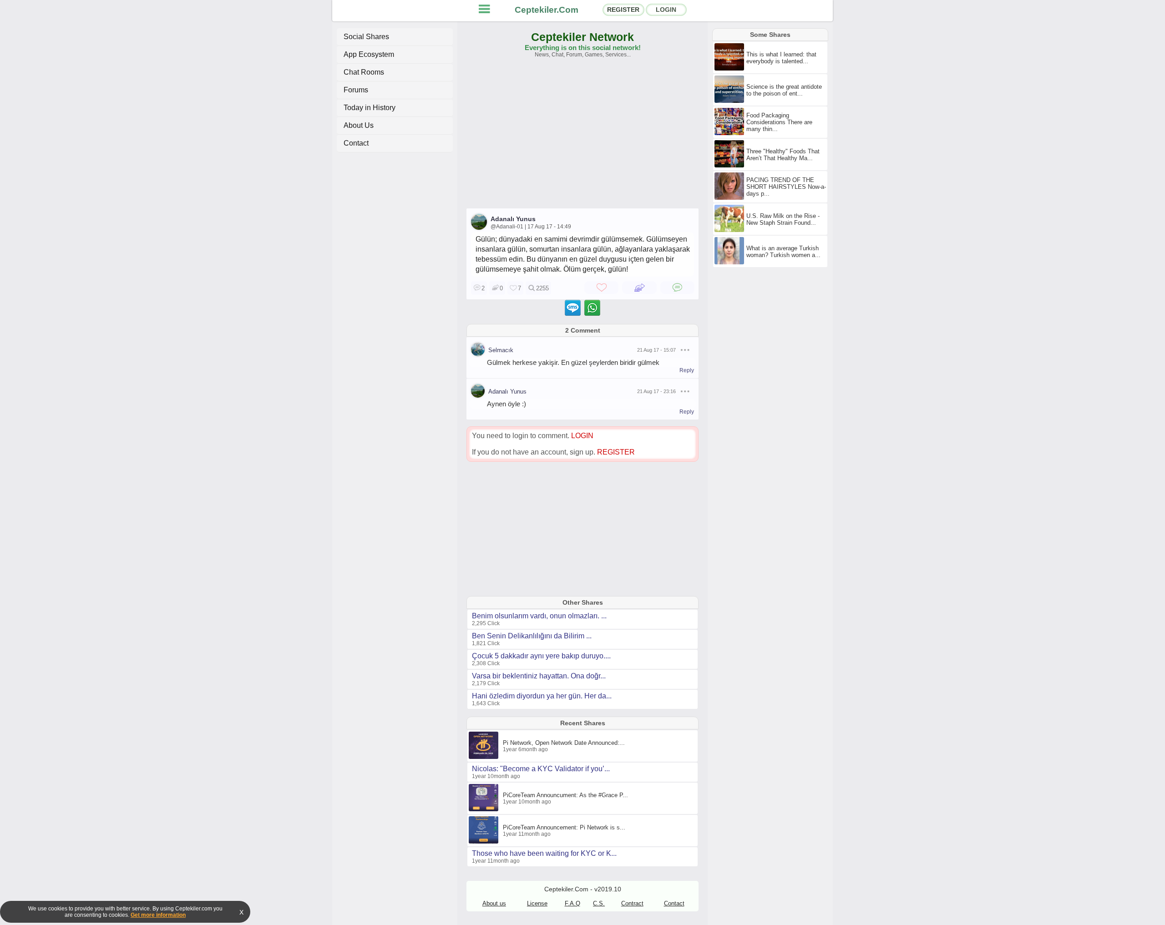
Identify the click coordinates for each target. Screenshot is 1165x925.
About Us (359, 125)
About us (494, 903)
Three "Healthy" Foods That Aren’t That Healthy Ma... (783, 155)
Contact (356, 143)
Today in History (369, 107)
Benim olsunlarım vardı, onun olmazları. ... (539, 616)
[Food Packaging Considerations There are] (730, 133)
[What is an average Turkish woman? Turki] (730, 262)
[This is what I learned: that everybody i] (730, 69)
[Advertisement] (582, 137)
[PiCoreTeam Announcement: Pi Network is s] (485, 842)
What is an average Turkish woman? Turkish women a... (783, 251)
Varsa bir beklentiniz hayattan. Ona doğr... (539, 676)
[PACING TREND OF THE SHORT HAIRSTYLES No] (730, 198)
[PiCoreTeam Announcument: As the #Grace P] (485, 809)
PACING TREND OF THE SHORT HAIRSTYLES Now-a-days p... (786, 187)
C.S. (599, 903)
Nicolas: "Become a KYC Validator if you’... (541, 769)
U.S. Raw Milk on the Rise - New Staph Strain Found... (783, 219)
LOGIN (666, 9)
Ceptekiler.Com (546, 10)
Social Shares (366, 36)
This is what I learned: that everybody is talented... (781, 58)
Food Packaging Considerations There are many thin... (779, 122)
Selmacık (500, 350)
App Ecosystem (369, 54)
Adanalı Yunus (513, 218)
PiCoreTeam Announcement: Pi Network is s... (564, 827)
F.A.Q (572, 903)
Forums (356, 90)
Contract (632, 903)
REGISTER (623, 9)
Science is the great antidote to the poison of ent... (784, 90)
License (537, 903)
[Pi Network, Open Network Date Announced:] (485, 757)
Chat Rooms (364, 72)
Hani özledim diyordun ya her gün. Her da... (542, 696)
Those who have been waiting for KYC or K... (544, 853)
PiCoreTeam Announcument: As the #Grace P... (565, 795)
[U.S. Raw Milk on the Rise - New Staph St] (730, 230)
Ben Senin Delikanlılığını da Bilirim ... (532, 636)
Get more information (158, 915)
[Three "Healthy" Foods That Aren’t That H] (730, 165)
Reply (686, 370)
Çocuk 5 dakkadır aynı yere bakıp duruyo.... (541, 656)
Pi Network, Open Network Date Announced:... (564, 742)
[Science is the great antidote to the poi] (730, 101)
